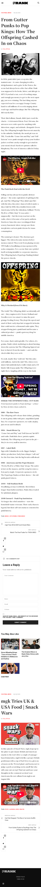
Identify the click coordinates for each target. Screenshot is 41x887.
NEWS (9, 694)
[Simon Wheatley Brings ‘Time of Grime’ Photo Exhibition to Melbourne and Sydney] (10, 644)
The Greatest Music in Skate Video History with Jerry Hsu (30, 654)
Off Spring (13, 516)
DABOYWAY (5, 677)
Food (7, 809)
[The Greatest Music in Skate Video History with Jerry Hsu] (31, 644)
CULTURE (4, 12)
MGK (17, 809)
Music (7, 516)
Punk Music (21, 516)
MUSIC (9, 12)
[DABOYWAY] (10, 668)
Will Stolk (6, 49)
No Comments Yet (13, 559)
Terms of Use (20, 879)
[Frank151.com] (20, 3)
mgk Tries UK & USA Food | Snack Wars (19, 707)
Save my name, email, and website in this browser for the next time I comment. (20, 617)
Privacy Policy (20, 877)
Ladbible (12, 809)
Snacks (21, 809)
